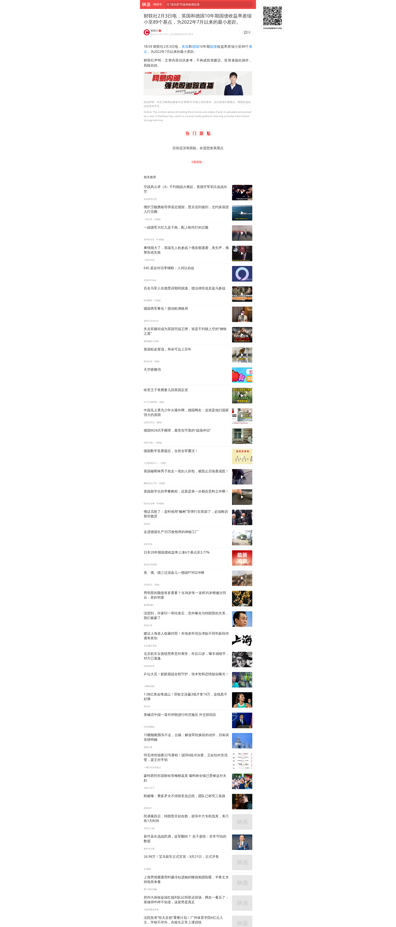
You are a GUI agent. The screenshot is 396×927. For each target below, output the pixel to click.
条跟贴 (197, 162)
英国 (185, 46)
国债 (213, 46)
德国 (195, 46)
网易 (146, 4)
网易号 (157, 4)
